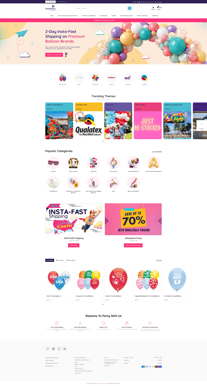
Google (135, 2)
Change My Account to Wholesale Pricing (110, 362)
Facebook (47, 348)
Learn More (73, 245)
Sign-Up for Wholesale (133, 245)
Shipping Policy (79, 368)
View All (159, 260)
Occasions (103, 15)
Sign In (106, 357)
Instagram (59, 348)
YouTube (64, 348)
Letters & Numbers (88, 15)
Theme (113, 15)
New (51, 15)
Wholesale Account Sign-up (82, 360)
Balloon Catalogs (79, 364)
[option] (103, 20)
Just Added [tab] (50, 260)
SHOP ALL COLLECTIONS (54, 54)
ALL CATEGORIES (157, 151)
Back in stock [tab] (59, 260)
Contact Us (78, 373)
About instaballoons (80, 357)
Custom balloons (126, 15)
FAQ (76, 366)
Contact (155, 15)
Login (76, 362)
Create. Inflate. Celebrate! (109, 383)
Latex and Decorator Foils (67, 15)
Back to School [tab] (71, 260)
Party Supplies (142, 15)
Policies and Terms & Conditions (83, 371)
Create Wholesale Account (111, 360)
